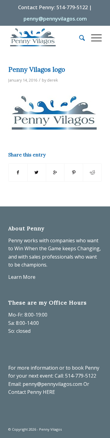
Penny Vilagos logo (36, 69)
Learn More (21, 277)
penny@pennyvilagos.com (55, 18)
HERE (49, 392)
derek (52, 80)
